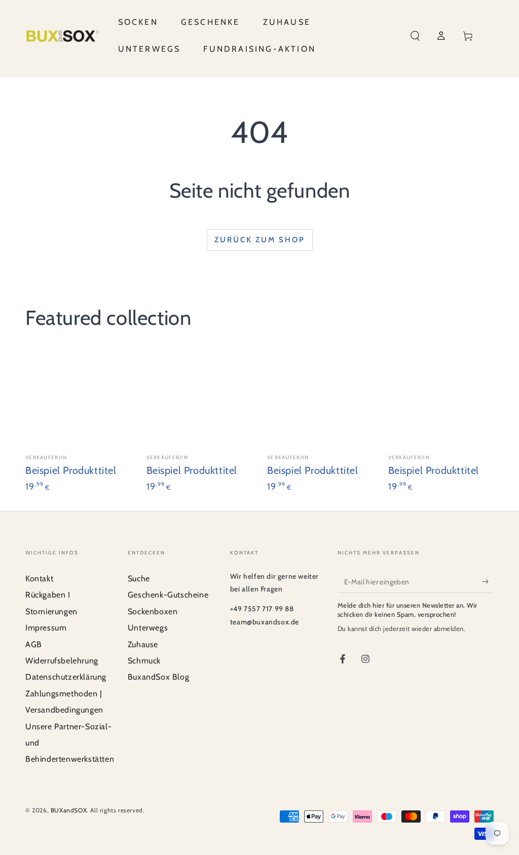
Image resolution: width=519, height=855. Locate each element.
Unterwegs (148, 628)
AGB (33, 644)
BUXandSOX (69, 810)
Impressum (45, 628)
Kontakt (39, 578)
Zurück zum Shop (259, 239)
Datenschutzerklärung (65, 677)
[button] (415, 36)
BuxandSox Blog (158, 677)
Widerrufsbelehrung (61, 660)
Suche (139, 578)
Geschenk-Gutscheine (168, 595)
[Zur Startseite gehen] (62, 36)
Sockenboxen (153, 611)
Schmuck (144, 660)
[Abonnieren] (488, 581)
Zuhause (143, 644)
